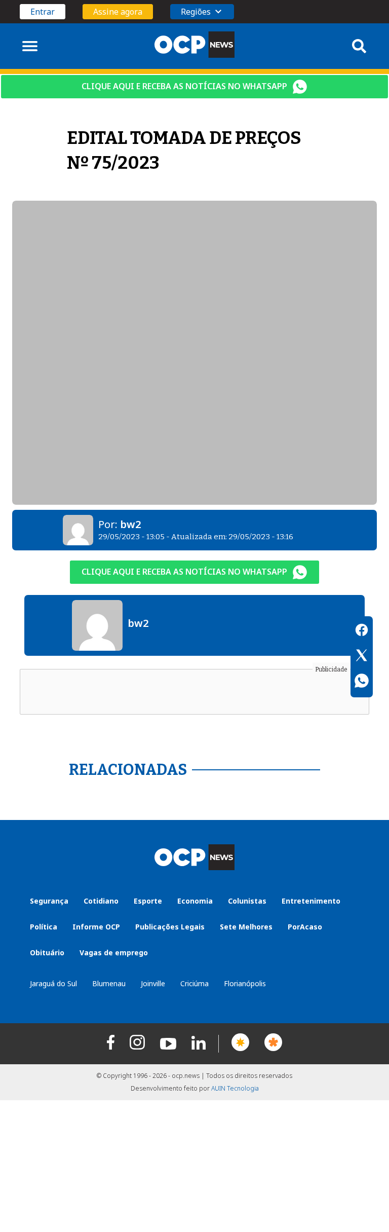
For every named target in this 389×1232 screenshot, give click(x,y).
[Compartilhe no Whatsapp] (361, 682)
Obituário (47, 952)
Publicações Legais (170, 926)
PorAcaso (305, 926)
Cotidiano (101, 901)
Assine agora (117, 11)
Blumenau (109, 983)
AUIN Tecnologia (235, 1088)
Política (43, 926)
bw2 (130, 524)
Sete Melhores (246, 926)
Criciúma (194, 983)
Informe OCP (96, 926)
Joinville (153, 983)
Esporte (148, 901)
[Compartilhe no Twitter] (361, 657)
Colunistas (247, 901)
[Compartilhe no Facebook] (361, 631)
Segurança (49, 901)
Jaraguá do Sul (53, 983)
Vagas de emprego (114, 952)
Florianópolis (245, 983)
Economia (195, 901)
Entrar (42, 11)
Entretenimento (311, 901)
